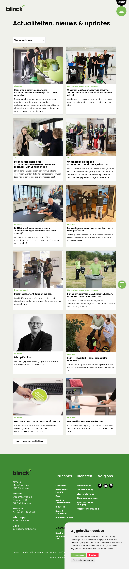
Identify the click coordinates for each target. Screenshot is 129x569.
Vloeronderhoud (85, 494)
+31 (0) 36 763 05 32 (24, 511)
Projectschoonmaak (88, 509)
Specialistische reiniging (85, 503)
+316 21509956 (21, 520)
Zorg (57, 496)
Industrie (60, 507)
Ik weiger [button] (92, 555)
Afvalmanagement (87, 498)
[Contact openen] (122, 285)
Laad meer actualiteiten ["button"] (28, 441)
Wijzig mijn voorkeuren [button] (83, 560)
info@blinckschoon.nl (24, 529)
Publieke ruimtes (64, 517)
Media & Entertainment (63, 501)
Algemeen (18, 86)
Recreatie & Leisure (61, 491)
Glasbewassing (85, 490)
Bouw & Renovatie (61, 512)
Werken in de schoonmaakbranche (82, 86)
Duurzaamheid (21, 290)
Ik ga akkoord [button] (78, 555)
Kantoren (60, 485)
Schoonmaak (84, 485)
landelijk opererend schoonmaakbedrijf (44, 552)
